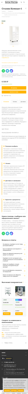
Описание (6, 101)
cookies (16, 380)
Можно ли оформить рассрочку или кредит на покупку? (12, 254)
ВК (2, 332)
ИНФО (3, 352)
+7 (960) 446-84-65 (9, 362)
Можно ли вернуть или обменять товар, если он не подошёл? (12, 275)
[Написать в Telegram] (7, 71)
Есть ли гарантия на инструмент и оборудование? (12, 249)
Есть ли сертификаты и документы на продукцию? (12, 271)
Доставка (23, 101)
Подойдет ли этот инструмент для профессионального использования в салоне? (13, 259)
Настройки (7, 390)
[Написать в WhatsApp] (3, 71)
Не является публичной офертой (10, 62)
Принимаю (20, 390)
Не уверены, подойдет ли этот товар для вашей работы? (13, 244)
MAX (3, 334)
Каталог (4, 355)
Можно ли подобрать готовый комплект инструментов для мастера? (11, 266)
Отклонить (13, 390)
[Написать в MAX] (11, 71)
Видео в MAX (18, 299)
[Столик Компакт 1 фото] (14, 32)
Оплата (15, 101)
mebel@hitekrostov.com (10, 365)
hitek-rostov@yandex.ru (10, 366)
